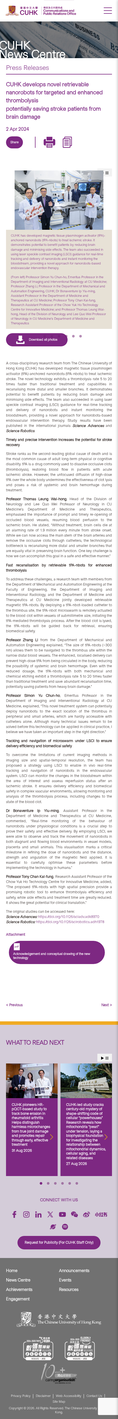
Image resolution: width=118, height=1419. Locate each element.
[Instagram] (26, 1214)
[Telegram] (44, 149)
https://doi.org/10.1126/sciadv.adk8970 (68, 916)
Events (65, 1280)
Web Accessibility (68, 1396)
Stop (107, 1058)
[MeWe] (83, 149)
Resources (68, 1289)
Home (11, 1270)
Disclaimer (43, 1396)
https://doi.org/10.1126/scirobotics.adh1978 (70, 922)
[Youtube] (62, 1214)
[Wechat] (74, 1214)
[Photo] (59, 200)
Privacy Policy (21, 1396)
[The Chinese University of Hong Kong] (23, 11)
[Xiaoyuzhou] (53, 1226)
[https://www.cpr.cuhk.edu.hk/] (59, 11)
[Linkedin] (17, 149)
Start (102, 1058)
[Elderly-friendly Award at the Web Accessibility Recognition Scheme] (80, 1348)
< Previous (14, 1005)
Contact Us (94, 1396)
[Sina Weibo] (57, 149)
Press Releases (27, 68)
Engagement (18, 1299)
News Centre (18, 1280)
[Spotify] (65, 1226)
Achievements (19, 1289)
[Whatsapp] (70, 149)
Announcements (74, 1270)
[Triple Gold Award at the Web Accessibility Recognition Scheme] (38, 1348)
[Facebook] (14, 1214)
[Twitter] (30, 149)
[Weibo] (86, 1214)
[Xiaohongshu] (101, 1214)
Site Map (59, 1402)
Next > (106, 1005)
